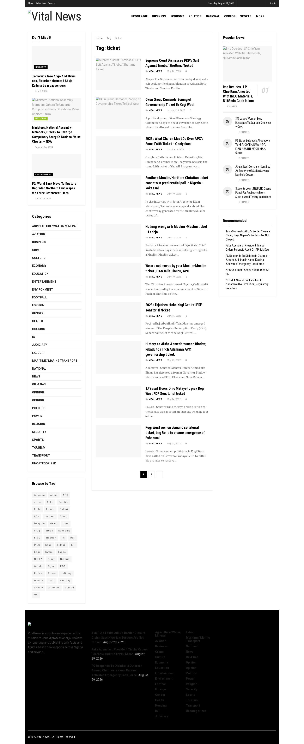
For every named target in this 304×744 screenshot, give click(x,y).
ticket (118, 38)
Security (40, 67)
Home (99, 38)
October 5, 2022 (175, 149)
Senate (38, 587)
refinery (66, 573)
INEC (37, 545)
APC (65, 495)
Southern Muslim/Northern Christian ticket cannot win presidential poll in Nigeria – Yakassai (176, 182)
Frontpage (139, 16)
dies (65, 523)
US (36, 594)
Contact (51, 3)
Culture (38, 258)
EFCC (37, 537)
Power (37, 416)
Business (159, 16)
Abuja (53, 495)
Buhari (64, 509)
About (31, 3)
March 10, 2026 (42, 198)
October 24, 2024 (43, 147)
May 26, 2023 (173, 71)
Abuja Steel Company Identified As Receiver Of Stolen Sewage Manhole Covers (252, 170)
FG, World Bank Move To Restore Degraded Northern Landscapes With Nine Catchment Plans (54, 188)
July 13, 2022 (173, 237)
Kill (73, 545)
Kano (48, 545)
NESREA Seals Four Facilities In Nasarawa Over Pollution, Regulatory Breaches (247, 284)
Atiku (50, 502)
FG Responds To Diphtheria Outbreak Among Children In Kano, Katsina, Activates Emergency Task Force (247, 260)
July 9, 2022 (40, 91)
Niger (51, 559)
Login (273, 3)
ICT (34, 337)
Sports (245, 16)
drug (37, 530)
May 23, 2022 (173, 443)
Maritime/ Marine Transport (55, 360)
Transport (41, 455)
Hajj (72, 537)
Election (51, 537)
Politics (195, 16)
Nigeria (64, 559)
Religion (38, 423)
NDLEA (38, 559)
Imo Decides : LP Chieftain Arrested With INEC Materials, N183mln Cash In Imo (238, 94)
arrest (38, 502)
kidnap (61, 545)
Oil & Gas (39, 384)
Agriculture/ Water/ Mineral (54, 226)
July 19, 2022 (173, 193)
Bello (37, 509)
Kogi (37, 552)
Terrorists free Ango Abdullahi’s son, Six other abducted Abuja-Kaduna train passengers (54, 81)
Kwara (49, 552)
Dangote (39, 523)
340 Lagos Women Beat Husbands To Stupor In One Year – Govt (253, 122)
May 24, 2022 (173, 399)
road (51, 580)
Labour (37, 353)
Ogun (51, 566)
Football (39, 297)
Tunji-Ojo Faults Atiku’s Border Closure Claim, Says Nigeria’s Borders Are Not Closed (248, 235)
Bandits (63, 502)
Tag (109, 38)
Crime (36, 250)
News (36, 376)
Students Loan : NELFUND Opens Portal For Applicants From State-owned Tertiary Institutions (253, 192)
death (53, 523)
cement (50, 516)
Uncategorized (44, 463)
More (260, 16)
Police (38, 573)
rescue (38, 580)
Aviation (38, 234)
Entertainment (44, 281)
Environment (43, 174)
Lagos (62, 552)
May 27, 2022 (173, 360)
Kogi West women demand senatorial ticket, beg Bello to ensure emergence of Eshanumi (175, 432)
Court (63, 516)
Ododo (38, 566)
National (213, 16)
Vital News (155, 71)
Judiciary (39, 344)
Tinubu (69, 587)
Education (40, 273)
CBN (36, 516)
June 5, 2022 (173, 316)
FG (63, 537)
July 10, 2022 (173, 276)
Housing (38, 329)
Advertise (40, 3)
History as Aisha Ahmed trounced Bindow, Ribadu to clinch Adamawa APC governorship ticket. (175, 349)
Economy (177, 16)
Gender (37, 313)
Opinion (230, 16)
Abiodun (39, 495)
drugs (49, 530)
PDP (63, 566)
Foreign (38, 305)
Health (37, 321)
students (54, 587)
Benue (50, 509)
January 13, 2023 (175, 110)
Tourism (38, 447)
